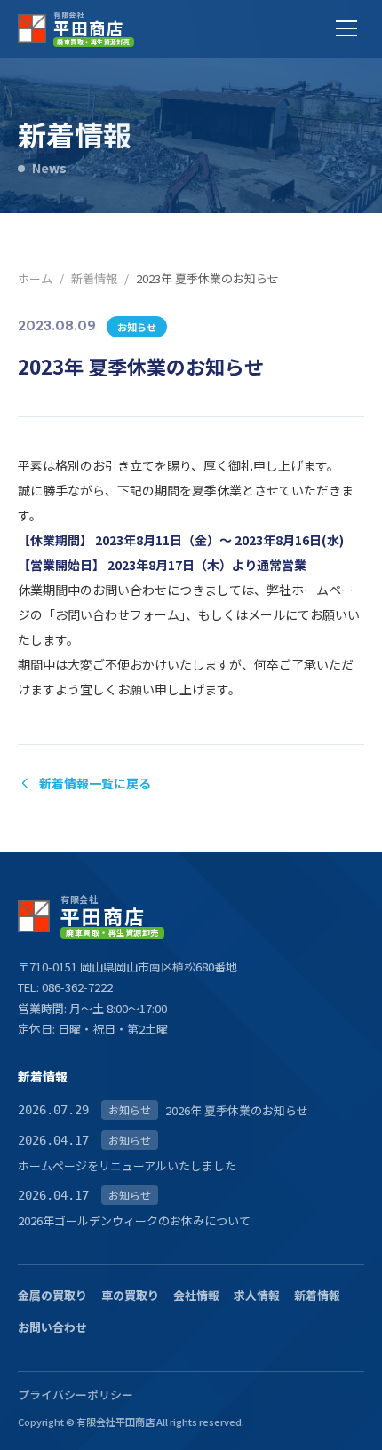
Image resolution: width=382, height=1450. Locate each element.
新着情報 (94, 278)
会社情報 (196, 1295)
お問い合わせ (52, 1327)
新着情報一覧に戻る (95, 783)
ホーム (35, 278)
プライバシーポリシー (75, 1394)
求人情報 (257, 1295)
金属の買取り (52, 1295)
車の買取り (130, 1295)
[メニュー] (346, 28)
